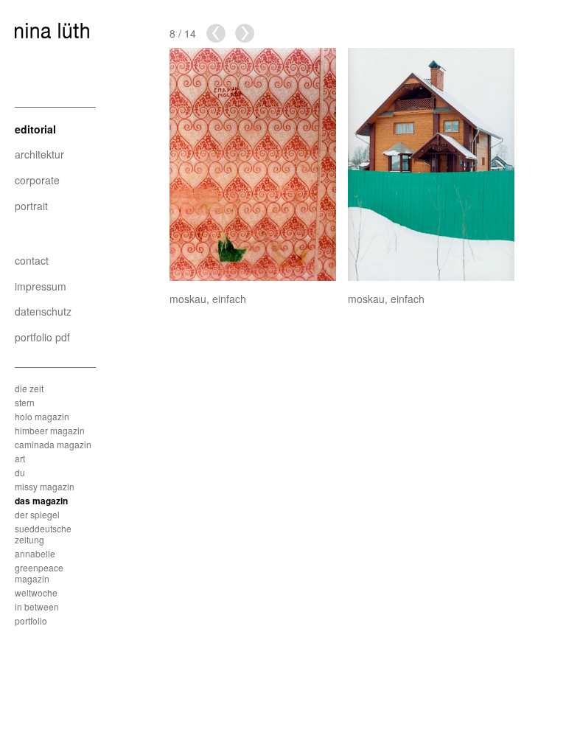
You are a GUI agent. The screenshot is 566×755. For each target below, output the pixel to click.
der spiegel (37, 514)
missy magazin (44, 486)
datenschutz (43, 311)
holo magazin (42, 416)
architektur (39, 154)
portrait (31, 205)
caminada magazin (53, 444)
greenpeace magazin (39, 573)
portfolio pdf (42, 337)
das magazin (41, 500)
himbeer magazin (50, 430)
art (20, 458)
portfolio (31, 620)
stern (25, 402)
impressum (40, 286)
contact (32, 260)
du (20, 472)
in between (37, 606)
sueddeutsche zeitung (43, 534)
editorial (35, 129)
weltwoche (36, 592)
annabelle (35, 553)
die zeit (29, 388)
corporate (37, 180)
